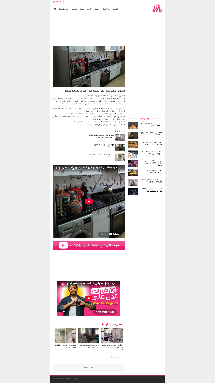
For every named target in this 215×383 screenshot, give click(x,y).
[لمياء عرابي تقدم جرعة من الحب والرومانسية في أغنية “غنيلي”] (133, 154)
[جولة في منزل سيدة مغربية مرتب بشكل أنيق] (120, 147)
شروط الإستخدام (141, 2)
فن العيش (105, 9)
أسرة (89, 9)
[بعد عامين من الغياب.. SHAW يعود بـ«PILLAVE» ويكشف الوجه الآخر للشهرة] (133, 135)
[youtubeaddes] (89, 245)
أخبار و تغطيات (63, 9)
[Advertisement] (145, 79)
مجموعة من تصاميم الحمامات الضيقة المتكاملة (101, 155)
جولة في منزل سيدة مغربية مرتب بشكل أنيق (101, 145)
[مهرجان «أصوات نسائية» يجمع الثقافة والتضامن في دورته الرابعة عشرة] (133, 163)
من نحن (160, 2)
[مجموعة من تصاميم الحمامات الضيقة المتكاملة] (120, 157)
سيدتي (96, 9)
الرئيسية (115, 9)
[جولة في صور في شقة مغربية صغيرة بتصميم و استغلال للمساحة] (120, 137)
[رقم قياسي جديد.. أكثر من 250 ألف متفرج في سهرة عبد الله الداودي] (133, 191)
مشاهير (74, 9)
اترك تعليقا (88, 367)
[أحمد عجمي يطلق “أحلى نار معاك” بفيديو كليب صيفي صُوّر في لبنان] (133, 126)
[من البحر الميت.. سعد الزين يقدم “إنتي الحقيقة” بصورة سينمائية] (133, 182)
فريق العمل (154, 2)
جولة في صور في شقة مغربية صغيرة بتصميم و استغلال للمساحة (101, 136)
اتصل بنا (148, 2)
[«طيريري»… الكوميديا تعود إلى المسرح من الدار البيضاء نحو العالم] (133, 172)
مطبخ (82, 9)
